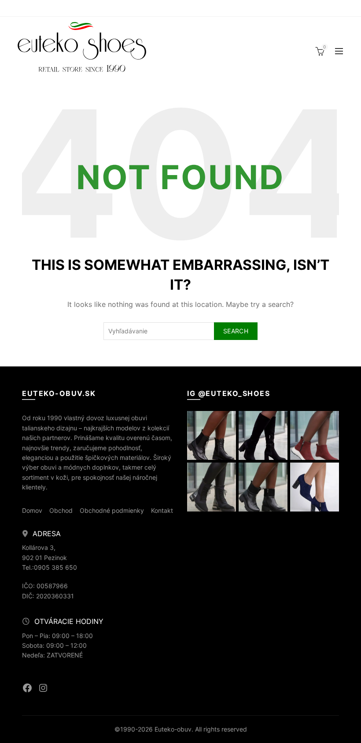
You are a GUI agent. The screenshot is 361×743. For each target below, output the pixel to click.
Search (235, 331)
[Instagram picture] (211, 435)
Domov (32, 510)
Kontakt (162, 510)
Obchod (61, 510)
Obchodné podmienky (112, 510)
